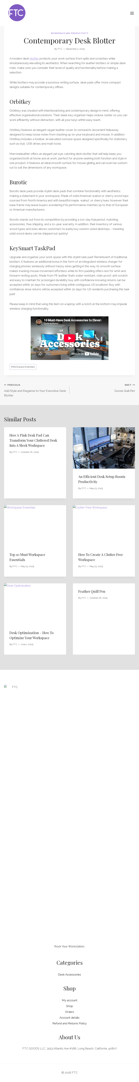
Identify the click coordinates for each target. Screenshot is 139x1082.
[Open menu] (133, 13)
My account (69, 1000)
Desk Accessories (69, 974)
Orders (69, 1012)
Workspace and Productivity (69, 33)
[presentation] (104, 448)
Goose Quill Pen (124, 387)
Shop (69, 1006)
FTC (60, 48)
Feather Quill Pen (91, 591)
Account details (69, 1017)
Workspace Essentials (23, 366)
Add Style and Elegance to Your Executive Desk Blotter (35, 390)
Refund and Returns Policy (69, 1023)
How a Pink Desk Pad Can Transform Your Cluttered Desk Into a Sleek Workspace (33, 440)
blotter (34, 58)
